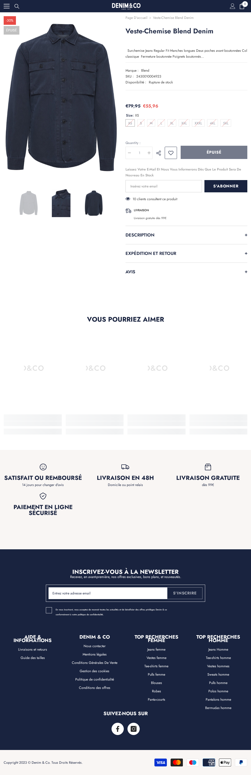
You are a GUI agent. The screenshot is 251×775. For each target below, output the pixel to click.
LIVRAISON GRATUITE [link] (208, 478)
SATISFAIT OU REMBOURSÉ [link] (43, 478)
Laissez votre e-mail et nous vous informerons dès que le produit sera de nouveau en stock (183, 172)
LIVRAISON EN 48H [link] (125, 478)
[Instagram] (133, 729)
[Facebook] (118, 729)
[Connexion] (232, 6)
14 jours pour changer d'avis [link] (43, 484)
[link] (33, 423)
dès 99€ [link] (208, 484)
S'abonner (225, 186)
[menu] (7, 6)
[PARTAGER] (160, 153)
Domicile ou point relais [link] (125, 484)
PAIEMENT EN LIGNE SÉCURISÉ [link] (43, 510)
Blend (145, 70)
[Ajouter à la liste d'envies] (171, 153)
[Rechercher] (17, 6)
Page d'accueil (136, 17)
